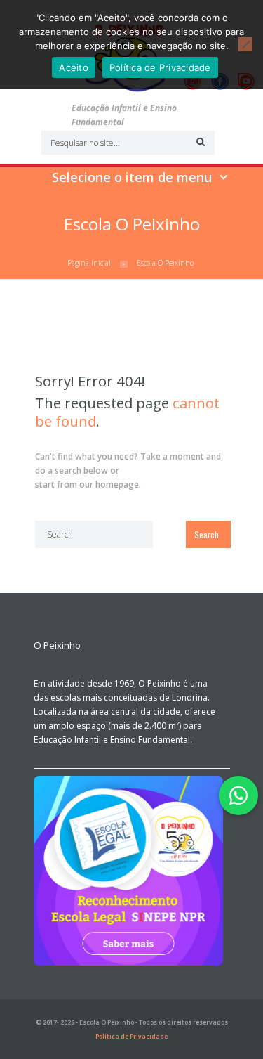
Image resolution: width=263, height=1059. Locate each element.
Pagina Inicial (89, 263)
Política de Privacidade (131, 1036)
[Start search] (198, 142)
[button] (238, 795)
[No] (245, 44)
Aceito (73, 67)
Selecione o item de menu (132, 177)
